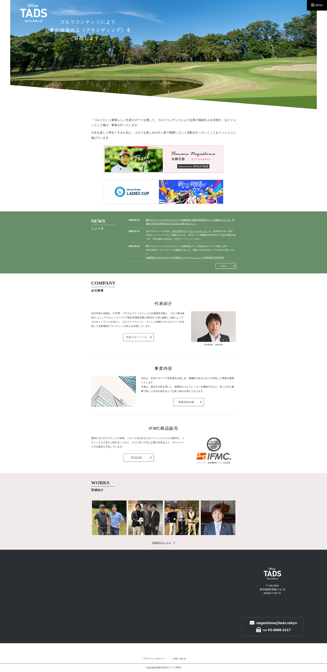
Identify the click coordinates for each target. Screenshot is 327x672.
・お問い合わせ (178, 659)
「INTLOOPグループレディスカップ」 (189, 231)
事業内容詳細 (186, 402)
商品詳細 (136, 457)
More (224, 266)
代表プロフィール (136, 337)
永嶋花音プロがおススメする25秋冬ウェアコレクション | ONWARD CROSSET (185, 258)
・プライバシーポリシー (153, 659)
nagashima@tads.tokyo (276, 623)
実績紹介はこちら (161, 542)
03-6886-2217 (279, 630)
